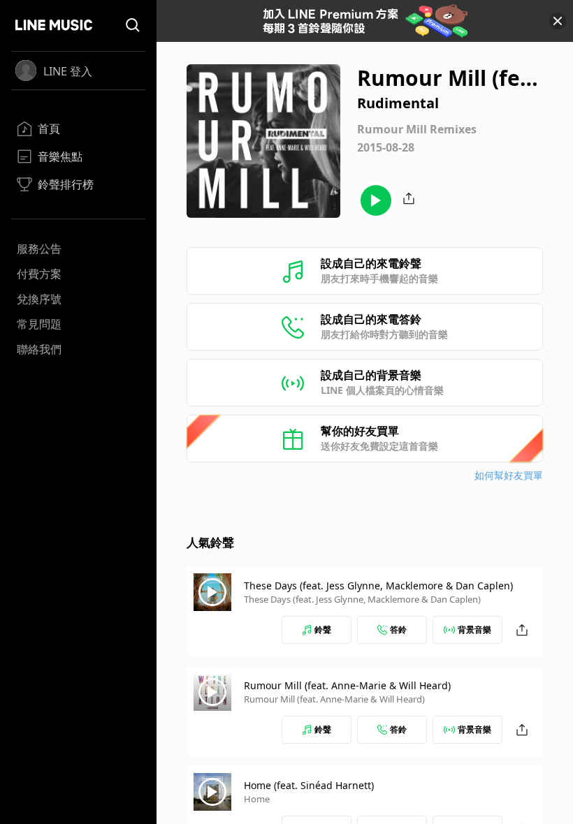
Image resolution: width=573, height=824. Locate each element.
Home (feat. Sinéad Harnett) (309, 785)
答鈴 (398, 629)
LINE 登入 (67, 71)
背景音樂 (474, 629)
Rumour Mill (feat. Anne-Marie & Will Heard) (347, 685)
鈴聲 (322, 629)
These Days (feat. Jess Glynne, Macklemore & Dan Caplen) (378, 585)
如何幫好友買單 (508, 475)
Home (257, 799)
